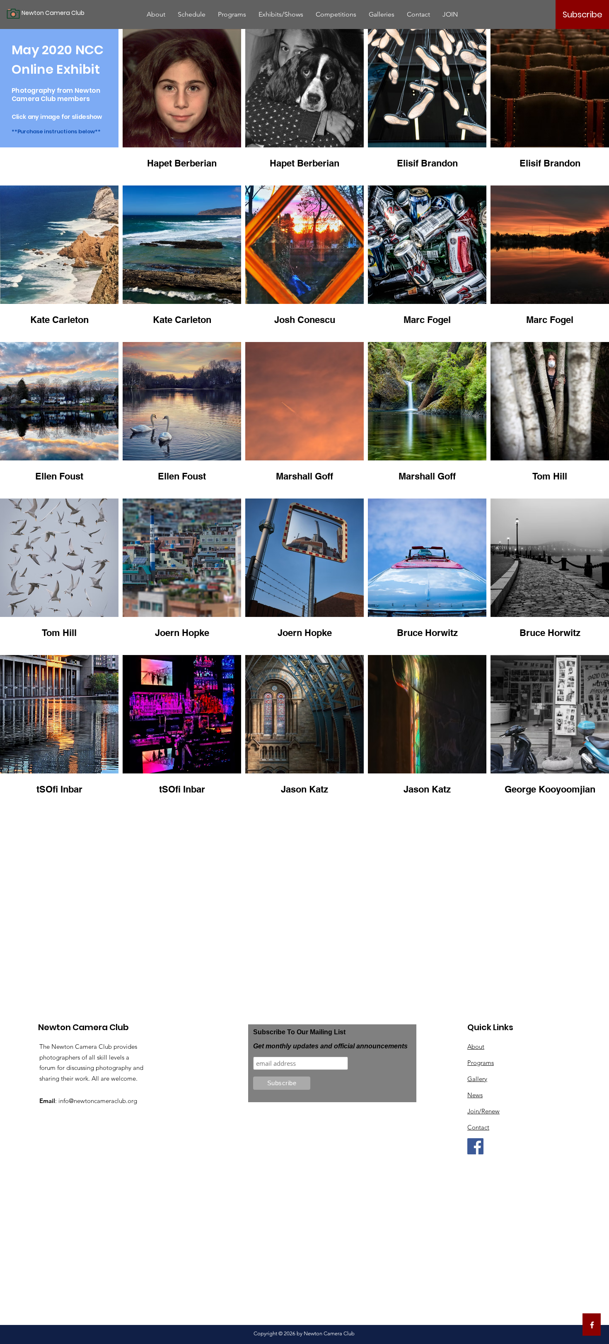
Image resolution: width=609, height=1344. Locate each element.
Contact (478, 1127)
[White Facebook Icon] (592, 1325)
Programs (480, 1063)
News (475, 1095)
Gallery (477, 1079)
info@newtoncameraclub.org (97, 1101)
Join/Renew (483, 1111)
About (475, 1046)
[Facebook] (475, 1146)
